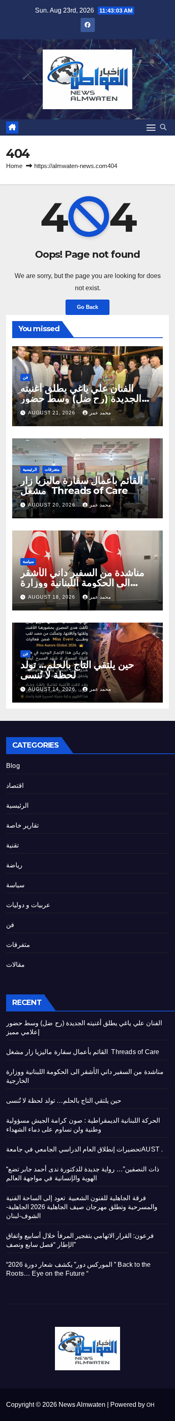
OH (150, 1405)
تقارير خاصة (22, 825)
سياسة (28, 561)
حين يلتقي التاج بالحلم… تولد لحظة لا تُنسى (77, 670)
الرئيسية (30, 469)
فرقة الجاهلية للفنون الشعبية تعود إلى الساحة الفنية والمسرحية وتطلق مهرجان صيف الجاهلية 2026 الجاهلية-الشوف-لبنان (82, 1207)
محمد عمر (100, 413)
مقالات (15, 964)
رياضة (14, 865)
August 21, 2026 (52, 413)
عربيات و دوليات (28, 904)
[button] (163, 127)
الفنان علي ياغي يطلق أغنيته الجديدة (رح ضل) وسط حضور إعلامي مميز (81, 398)
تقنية (12, 845)
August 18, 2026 (52, 597)
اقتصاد (15, 785)
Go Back (87, 307)
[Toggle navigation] (151, 127)
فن (25, 377)
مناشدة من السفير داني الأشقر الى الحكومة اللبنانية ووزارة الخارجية (82, 583)
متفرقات (52, 469)
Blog (13, 765)
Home (14, 165)
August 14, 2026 (52, 689)
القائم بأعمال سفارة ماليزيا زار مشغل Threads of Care (81, 485)
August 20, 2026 (52, 505)
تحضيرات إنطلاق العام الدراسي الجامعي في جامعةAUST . (84, 1149)
